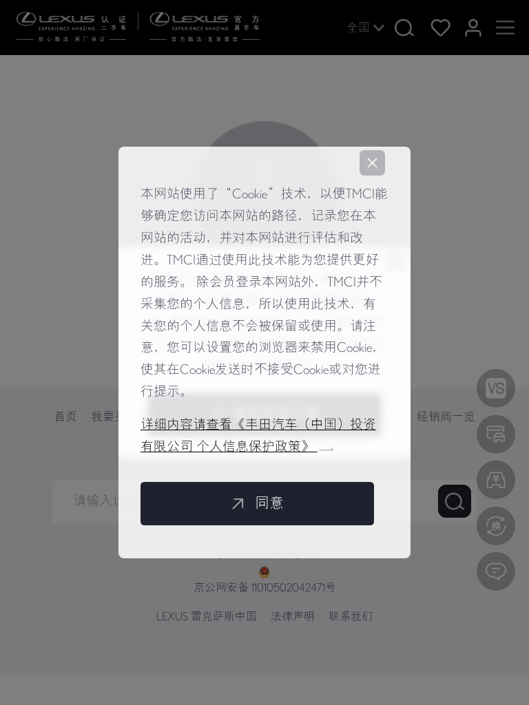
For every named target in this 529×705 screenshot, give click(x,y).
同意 (269, 503)
